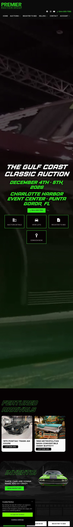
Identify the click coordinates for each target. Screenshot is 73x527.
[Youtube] (54, 11)
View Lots (36, 221)
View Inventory (14, 488)
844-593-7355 (64, 11)
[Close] (32, 501)
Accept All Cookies (17, 514)
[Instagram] (50, 11)
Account (65, 16)
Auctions (15, 16)
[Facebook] (47, 11)
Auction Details (14, 221)
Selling (43, 16)
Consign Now (37, 237)
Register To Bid (59, 524)
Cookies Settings (17, 519)
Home (5, 16)
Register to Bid (30, 16)
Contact (54, 16)
